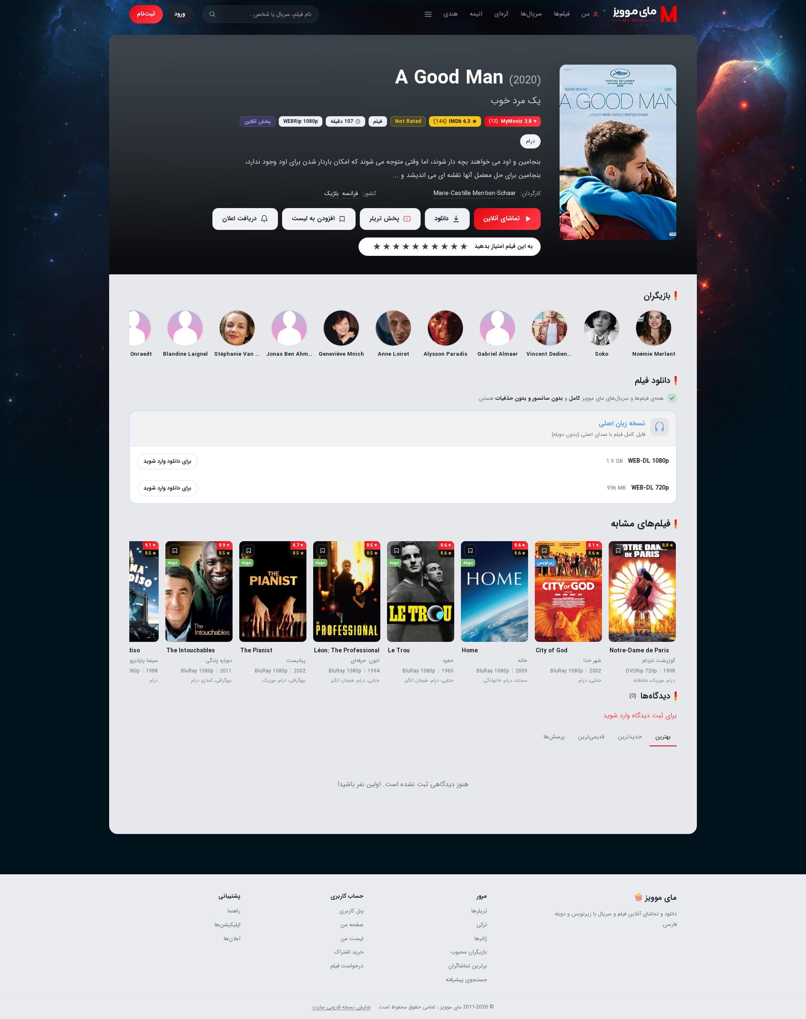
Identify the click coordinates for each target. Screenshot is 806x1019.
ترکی (481, 924)
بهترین (663, 737)
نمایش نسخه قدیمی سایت (341, 1007)
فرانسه (350, 193)
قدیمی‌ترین (591, 737)
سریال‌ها (531, 14)
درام (530, 141)
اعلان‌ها (232, 938)
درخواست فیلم (347, 966)
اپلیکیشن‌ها (228, 924)
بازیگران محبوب (468, 952)
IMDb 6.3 (455, 121)
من (585, 14)
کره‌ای (501, 14)
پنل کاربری (351, 911)
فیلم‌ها (562, 14)
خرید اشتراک (349, 952)
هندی (450, 14)
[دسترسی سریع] (428, 14)
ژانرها (480, 938)
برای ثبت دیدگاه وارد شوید (640, 715)
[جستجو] (212, 14)
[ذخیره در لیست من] (618, 550)
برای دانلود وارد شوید (167, 461)
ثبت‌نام (146, 13)
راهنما (234, 911)
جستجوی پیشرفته (466, 979)
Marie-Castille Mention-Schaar (475, 193)
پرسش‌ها (554, 737)
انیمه (476, 14)
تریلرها (479, 911)
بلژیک (331, 193)
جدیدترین (630, 737)
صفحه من (352, 924)
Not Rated (408, 121)
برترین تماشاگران (467, 966)
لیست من (352, 938)
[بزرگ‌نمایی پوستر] (618, 152)
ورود (179, 13)
